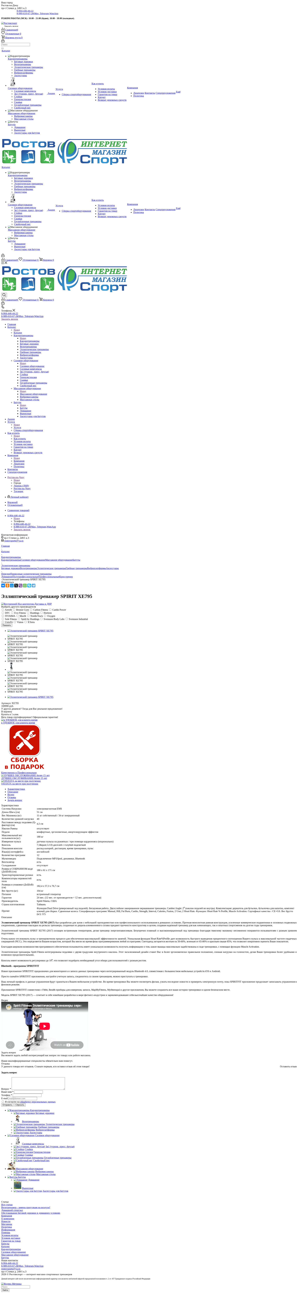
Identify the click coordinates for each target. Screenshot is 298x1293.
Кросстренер (66, 576)
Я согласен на (30, 1101)
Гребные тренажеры (76, 568)
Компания (19, 461)
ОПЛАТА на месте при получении (19, 783)
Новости (5, 1221)
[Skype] (29, 585)
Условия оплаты (9, 1235)
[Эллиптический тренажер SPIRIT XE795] (30, 630)
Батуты (23, 408)
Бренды (5, 1243)
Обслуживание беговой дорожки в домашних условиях (30, 1213)
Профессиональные (48, 576)
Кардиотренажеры (29, 341)
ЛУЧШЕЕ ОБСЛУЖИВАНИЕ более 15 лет (24, 778)
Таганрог (18, 491)
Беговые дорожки (10, 568)
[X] (16, 585)
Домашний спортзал (12, 1210)
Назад (17, 330)
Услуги (17, 427)
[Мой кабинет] (3, 41)
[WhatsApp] (25, 585)
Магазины (6, 1224)
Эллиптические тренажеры (51, 568)
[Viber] (20, 585)
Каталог (18, 332)
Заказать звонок (9, 319)
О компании (7, 1218)
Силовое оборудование (32, 366)
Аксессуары (112, 568)
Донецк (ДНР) (21, 485)
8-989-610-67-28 (37, 13)
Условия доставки (10, 1238)
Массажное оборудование (33, 394)
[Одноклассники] (7, 585)
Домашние (7, 576)
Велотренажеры (28, 568)
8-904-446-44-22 (25, 11)
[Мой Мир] (12, 585)
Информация (8, 1229)
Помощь (5, 1232)
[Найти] (2, 48)
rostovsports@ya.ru (13, 540)
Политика (6, 1227)
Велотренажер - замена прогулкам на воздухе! (25, 1207)
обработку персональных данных (38, 1101)
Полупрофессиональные (25, 576)
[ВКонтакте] (3, 585)
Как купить (20, 438)
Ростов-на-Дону (22, 488)
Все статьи (7, 1204)
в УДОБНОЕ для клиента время (18, 722)
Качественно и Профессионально (19, 772)
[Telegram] (33, 585)
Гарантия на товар (11, 1241)
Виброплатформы (96, 568)
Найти (5, 1290)
